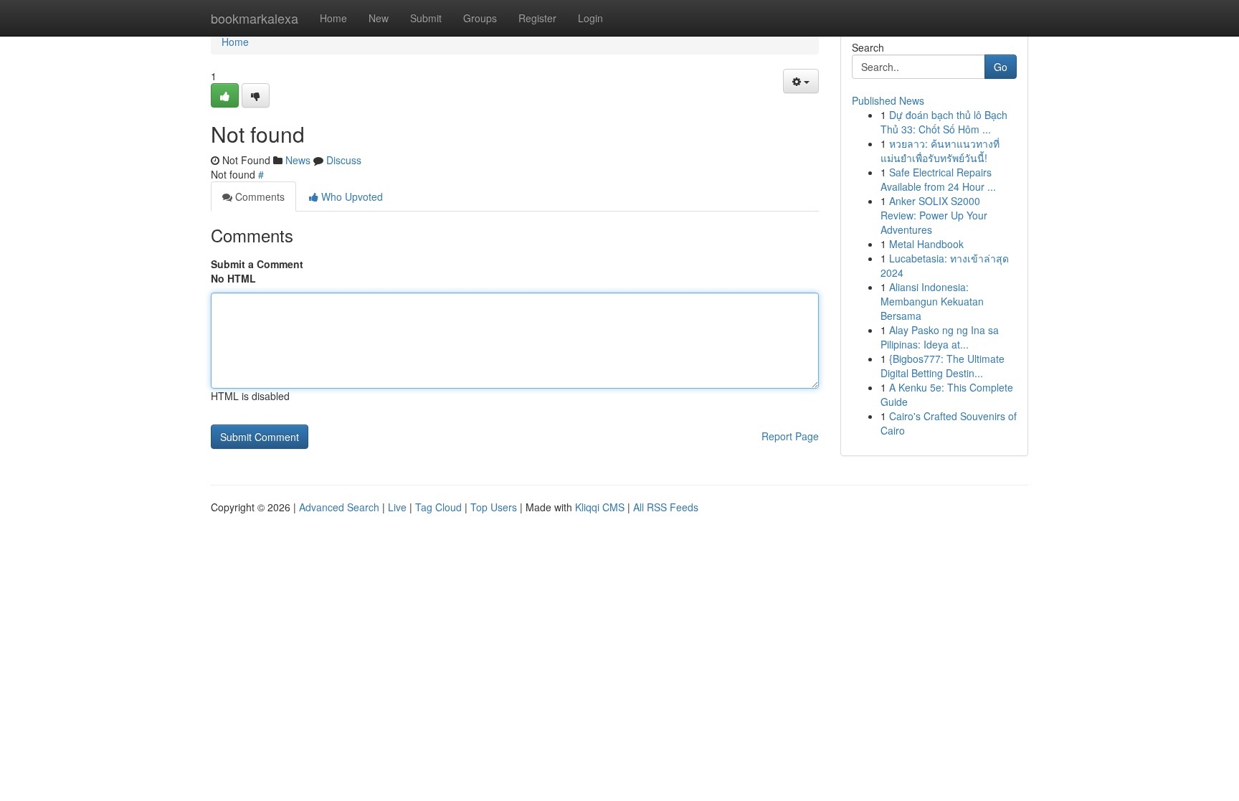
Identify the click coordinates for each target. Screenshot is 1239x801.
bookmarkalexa (254, 18)
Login (590, 18)
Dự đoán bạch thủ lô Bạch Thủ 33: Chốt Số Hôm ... (943, 122)
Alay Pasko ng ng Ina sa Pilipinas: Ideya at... (939, 337)
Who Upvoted (350, 196)
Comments (258, 196)
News (297, 160)
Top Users (493, 507)
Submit (426, 18)
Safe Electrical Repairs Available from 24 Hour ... (938, 179)
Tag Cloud (438, 507)
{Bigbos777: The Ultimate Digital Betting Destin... (942, 365)
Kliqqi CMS (600, 507)
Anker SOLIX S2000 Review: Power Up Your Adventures (933, 215)
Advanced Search (339, 507)
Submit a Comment (257, 264)
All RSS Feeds (665, 507)
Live (397, 507)
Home (333, 18)
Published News (888, 100)
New (379, 18)
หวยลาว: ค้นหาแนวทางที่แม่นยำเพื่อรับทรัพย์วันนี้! (940, 150)
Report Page (790, 436)
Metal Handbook (926, 244)
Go (1000, 67)
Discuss (343, 160)
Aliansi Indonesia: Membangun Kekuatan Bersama (932, 301)
